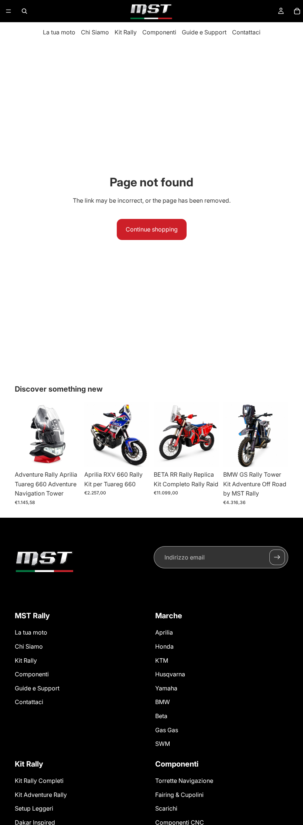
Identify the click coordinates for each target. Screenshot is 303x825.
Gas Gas (166, 730)
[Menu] (8, 11)
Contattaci (246, 32)
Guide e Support (204, 32)
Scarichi (166, 808)
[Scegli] (137, 455)
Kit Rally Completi (39, 780)
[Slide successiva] (72, 434)
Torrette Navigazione (184, 780)
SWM (162, 743)
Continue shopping (152, 229)
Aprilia (164, 632)
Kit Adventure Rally (41, 794)
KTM (161, 660)
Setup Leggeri (34, 808)
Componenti (159, 32)
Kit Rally (126, 32)
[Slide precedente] (23, 434)
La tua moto (59, 32)
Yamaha (166, 688)
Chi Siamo (95, 32)
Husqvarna (170, 674)
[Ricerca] (24, 11)
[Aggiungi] (68, 455)
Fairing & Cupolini (179, 794)
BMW (162, 702)
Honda (164, 646)
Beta (161, 716)
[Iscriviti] (277, 557)
